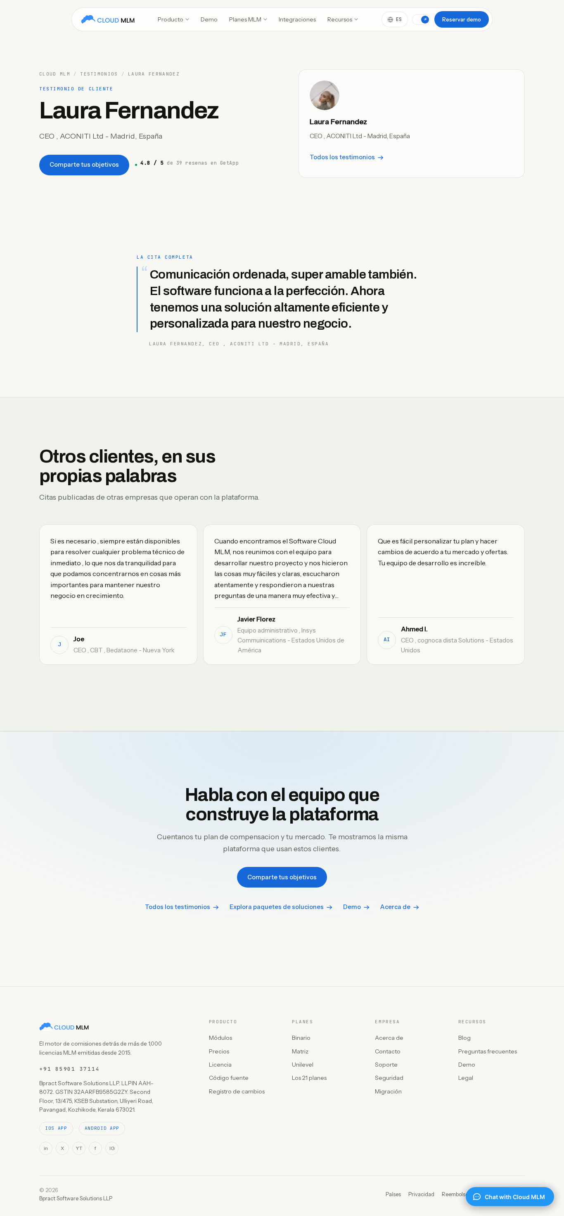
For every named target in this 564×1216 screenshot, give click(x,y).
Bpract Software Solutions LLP (75, 1198)
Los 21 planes (309, 1077)
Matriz (300, 1051)
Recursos (339, 19)
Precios (219, 1051)
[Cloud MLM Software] (108, 19)
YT (79, 1148)
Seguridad (389, 1077)
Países (393, 1194)
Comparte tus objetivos (84, 164)
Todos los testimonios (342, 157)
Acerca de (395, 907)
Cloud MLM (54, 74)
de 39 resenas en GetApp (189, 162)
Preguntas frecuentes (487, 1051)
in (46, 1148)
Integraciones (297, 19)
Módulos (220, 1037)
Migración (388, 1091)
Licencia (220, 1064)
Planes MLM (245, 19)
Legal (465, 1077)
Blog (464, 1037)
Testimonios (99, 74)
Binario (301, 1037)
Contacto (387, 1051)
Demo (209, 19)
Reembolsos (456, 1194)
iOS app (56, 1128)
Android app (102, 1128)
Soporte (386, 1064)
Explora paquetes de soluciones (277, 907)
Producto (170, 19)
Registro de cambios (237, 1091)
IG (112, 1148)
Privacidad (421, 1194)
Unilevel (302, 1064)
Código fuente (229, 1077)
